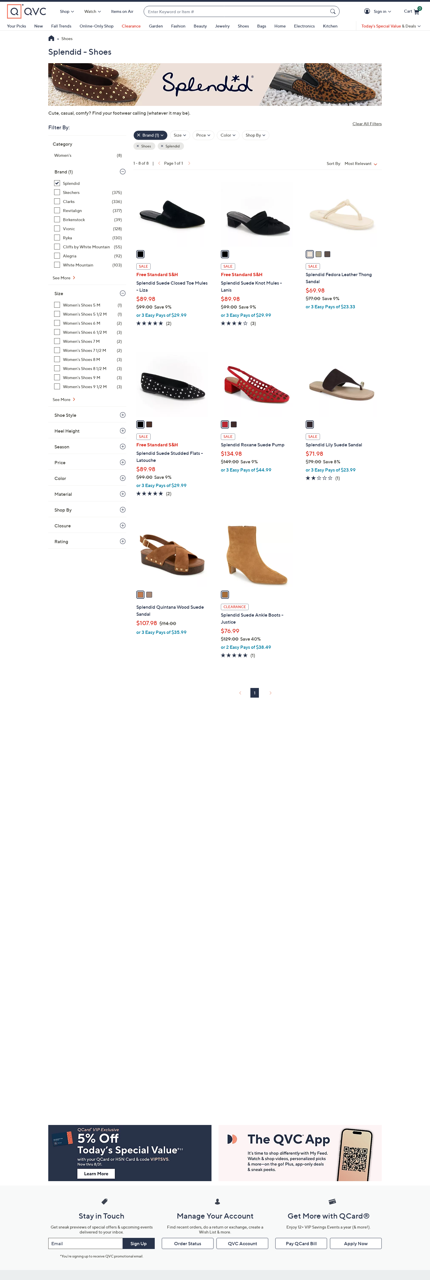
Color (60, 478)
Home (280, 25)
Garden (156, 25)
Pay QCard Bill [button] (301, 1243)
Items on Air (122, 11)
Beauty (200, 25)
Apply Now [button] (356, 1243)
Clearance (131, 25)
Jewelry (222, 25)
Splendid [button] (172, 146)
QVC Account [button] (242, 1243)
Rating (61, 541)
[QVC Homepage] (51, 38)
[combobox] (236, 11)
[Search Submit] (333, 11)
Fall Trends (61, 25)
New (38, 25)
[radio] (140, 254)
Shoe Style (65, 415)
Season (61, 447)
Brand (63, 172)
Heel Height (67, 431)
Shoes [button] (146, 146)
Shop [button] (64, 11)
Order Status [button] (187, 1243)
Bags (261, 25)
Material (63, 494)
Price (60, 462)
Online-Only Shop (96, 25)
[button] (368, 12)
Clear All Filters (367, 123)
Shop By (63, 510)
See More (62, 277)
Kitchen (330, 25)
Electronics (304, 25)
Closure (62, 526)
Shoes (243, 25)
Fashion (178, 25)
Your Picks (16, 25)
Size (58, 293)
